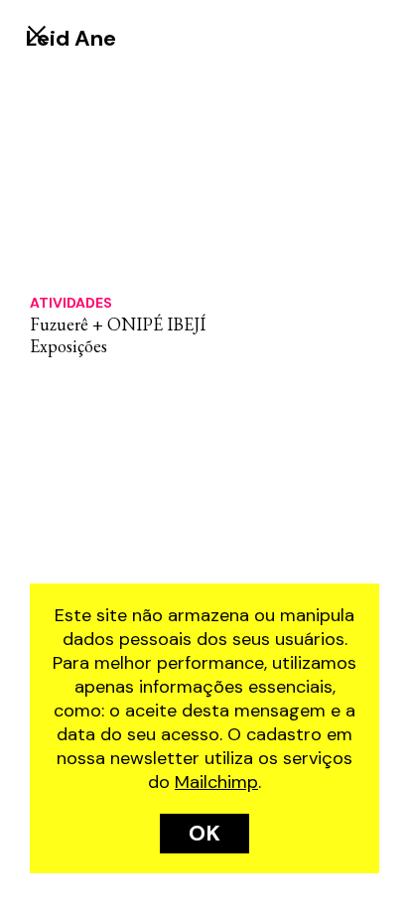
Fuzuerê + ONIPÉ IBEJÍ (117, 324)
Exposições (68, 345)
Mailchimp (216, 782)
